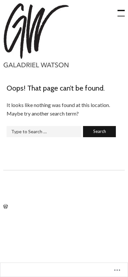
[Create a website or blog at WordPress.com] (5, 206)
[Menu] (118, 9)
